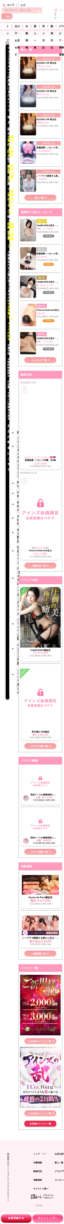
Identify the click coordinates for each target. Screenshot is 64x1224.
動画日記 (52, 27)
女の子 (11, 5)
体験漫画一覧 (39, 953)
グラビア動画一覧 (39, 852)
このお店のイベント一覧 (39, 1041)
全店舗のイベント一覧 (40, 1123)
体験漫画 (38, 1181)
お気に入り (24, 389)
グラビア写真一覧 (39, 746)
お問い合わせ (34, 1196)
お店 (23, 5)
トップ (7, 27)
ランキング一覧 (39, 360)
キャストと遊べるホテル (40, 1190)
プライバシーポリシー (48, 1196)
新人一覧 (35, 27)
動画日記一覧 (39, 565)
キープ (55, 15)
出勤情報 (27, 27)
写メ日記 (43, 27)
